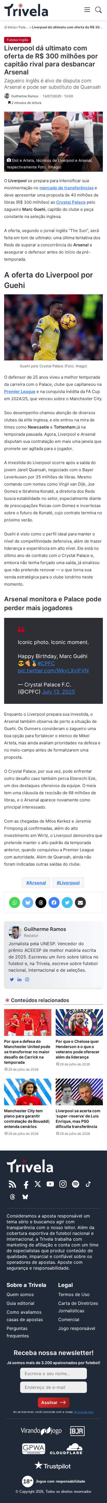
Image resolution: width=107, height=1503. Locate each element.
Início (12, 27)
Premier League (19, 391)
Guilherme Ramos (45, 929)
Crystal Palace (71, 202)
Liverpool (70, 882)
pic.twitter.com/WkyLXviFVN (53, 670)
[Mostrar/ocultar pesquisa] (98, 10)
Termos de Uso (74, 1294)
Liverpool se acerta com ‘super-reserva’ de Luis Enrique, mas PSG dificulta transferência (78, 1118)
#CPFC (46, 663)
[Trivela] (26, 10)
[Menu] (87, 9)
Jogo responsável (76, 1328)
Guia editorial (20, 1303)
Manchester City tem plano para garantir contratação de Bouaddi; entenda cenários (27, 1118)
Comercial (68, 1319)
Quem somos (20, 1294)
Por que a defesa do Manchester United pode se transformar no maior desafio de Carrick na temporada (27, 1052)
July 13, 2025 (58, 692)
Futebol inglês (17, 40)
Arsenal (37, 882)
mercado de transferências (67, 187)
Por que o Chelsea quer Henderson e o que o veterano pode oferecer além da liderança (78, 1049)
